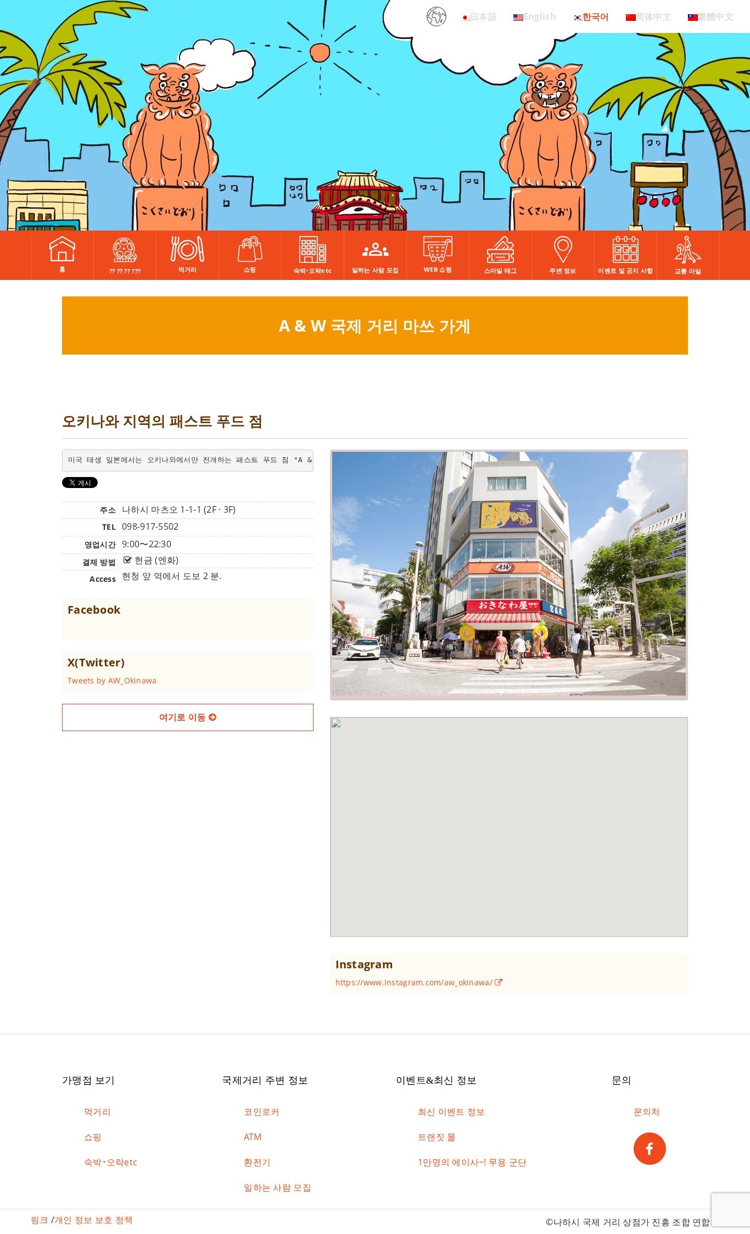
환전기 (257, 1162)
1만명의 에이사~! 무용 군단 (472, 1162)
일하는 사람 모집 (277, 1187)
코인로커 (261, 1112)
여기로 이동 (184, 717)
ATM (252, 1137)
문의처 (647, 1112)
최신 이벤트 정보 (451, 1112)
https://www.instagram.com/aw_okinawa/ (415, 982)
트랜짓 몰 (437, 1137)
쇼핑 (93, 1137)
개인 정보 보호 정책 (93, 1220)
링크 (40, 1220)
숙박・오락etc (110, 1162)
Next (703, 560)
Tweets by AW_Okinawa (112, 680)
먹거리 (97, 1112)
